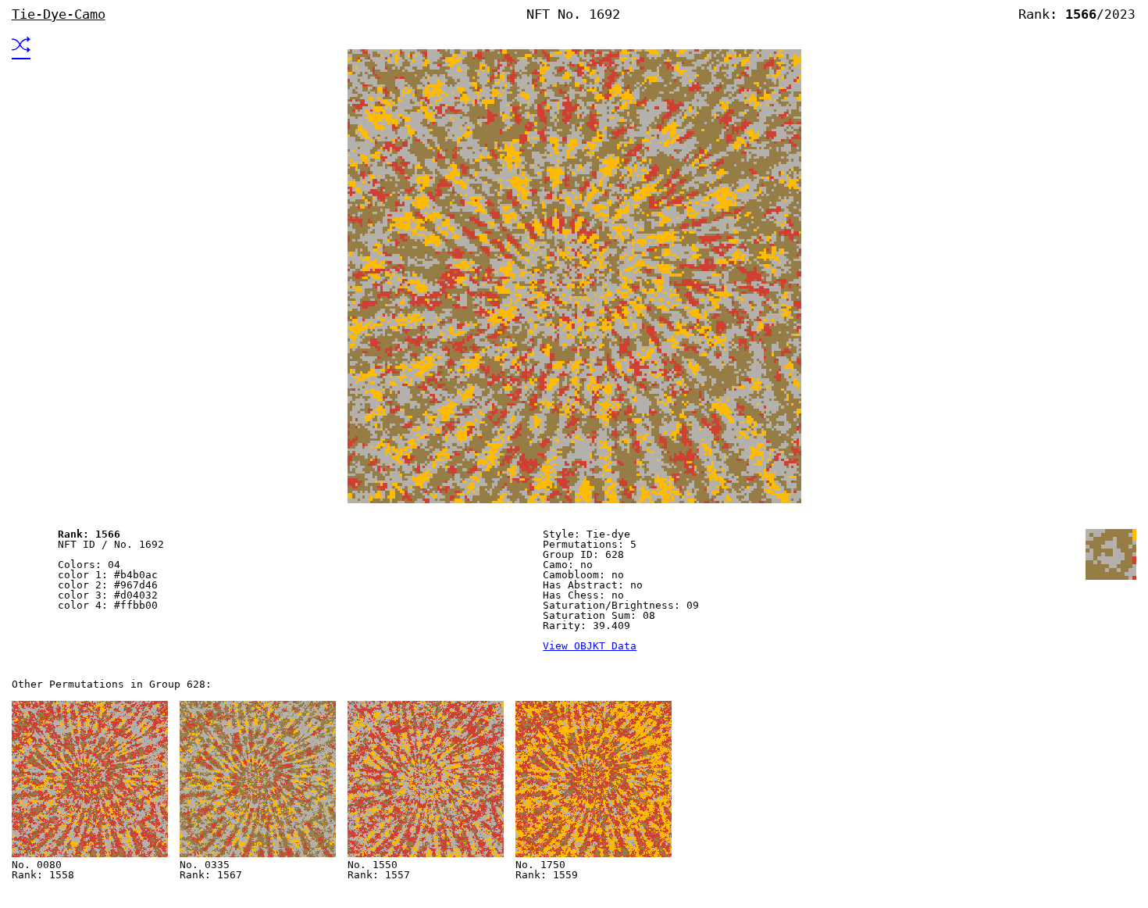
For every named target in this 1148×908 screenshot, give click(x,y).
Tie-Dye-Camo (58, 14)
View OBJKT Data (589, 646)
